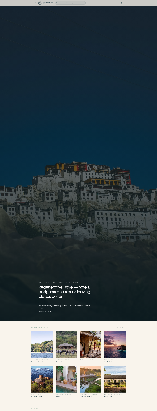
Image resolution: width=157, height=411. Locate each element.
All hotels (120, 327)
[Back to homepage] (35, 2)
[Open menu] (121, 3)
